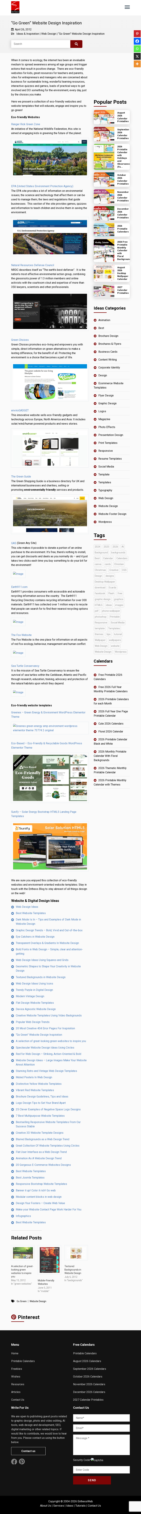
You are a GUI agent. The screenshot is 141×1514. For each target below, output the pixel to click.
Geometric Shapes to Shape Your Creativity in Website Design (48, 968)
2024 (97, 546)
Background (101, 552)
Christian (119, 564)
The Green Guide (21, 476)
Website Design (38, 1301)
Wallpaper (100, 640)
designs (110, 575)
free (120, 593)
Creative (113, 570)
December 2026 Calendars (89, 1392)
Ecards (112, 587)
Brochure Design (108, 336)
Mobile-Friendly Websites (46, 1282)
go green (22, 1301)
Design (102, 375)
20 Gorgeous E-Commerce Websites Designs (43, 1164)
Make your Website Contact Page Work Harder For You (48, 1209)
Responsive (105, 450)
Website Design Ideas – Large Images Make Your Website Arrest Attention (51, 1062)
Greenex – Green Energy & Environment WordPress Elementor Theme (48, 714)
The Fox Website (21, 635)
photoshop (100, 616)
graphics (118, 599)
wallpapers (115, 640)
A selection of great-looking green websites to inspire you (51, 1041)
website (115, 646)
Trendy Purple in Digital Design (34, 990)
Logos (102, 411)
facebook (100, 593)
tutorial (118, 634)
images (119, 605)
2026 (115, 546)
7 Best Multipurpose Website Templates (40, 1115)
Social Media (106, 466)
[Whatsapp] (137, 48)
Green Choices (20, 339)
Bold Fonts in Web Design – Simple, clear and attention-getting (49, 951)
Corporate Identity (109, 367)
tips (109, 634)
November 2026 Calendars (89, 1384)
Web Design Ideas (27, 906)
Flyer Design (106, 395)
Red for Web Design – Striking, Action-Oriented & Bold (48, 1054)
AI (123, 546)
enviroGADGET (20, 410)
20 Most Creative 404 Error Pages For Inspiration (45, 1028)
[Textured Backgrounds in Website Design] (76, 1252)
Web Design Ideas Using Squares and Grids (42, 960)
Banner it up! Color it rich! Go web (36, 1190)
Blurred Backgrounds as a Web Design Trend (42, 1139)
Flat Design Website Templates (35, 1002)
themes (99, 634)
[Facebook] (137, 41)
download (100, 587)
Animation (104, 320)
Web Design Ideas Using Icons (34, 983)
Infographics (23, 1216)
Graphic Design (107, 403)
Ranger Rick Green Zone (25, 124)
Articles (15, 1392)
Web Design (48, 33)
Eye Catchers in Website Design (35, 936)
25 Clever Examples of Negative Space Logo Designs (48, 1109)
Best (101, 328)
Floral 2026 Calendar (110, 731)
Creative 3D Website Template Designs (39, 1132)
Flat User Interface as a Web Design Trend (41, 1152)
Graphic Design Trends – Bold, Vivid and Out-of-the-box (49, 930)
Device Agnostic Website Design (36, 1009)
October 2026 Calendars (87, 1376)
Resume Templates (110, 458)
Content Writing (107, 359)
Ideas (69, 1505)
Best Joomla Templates (30, 1177)
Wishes (15, 1376)
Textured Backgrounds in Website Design (41, 977)
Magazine (104, 419)
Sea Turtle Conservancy (25, 666)
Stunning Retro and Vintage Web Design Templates (46, 1071)
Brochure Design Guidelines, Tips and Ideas (42, 1096)
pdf (97, 611)
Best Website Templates (31, 913)
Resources (17, 1384)
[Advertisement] (112, 75)
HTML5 (98, 605)
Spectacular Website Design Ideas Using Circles (45, 1047)
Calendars (121, 558)
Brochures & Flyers (109, 343)
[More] (137, 63)
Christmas (100, 570)
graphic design (103, 599)
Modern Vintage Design (30, 996)
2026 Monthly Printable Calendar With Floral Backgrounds (110, 756)
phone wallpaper (111, 611)
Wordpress (105, 521)
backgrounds (118, 552)
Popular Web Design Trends (33, 1022)
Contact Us (17, 1399)
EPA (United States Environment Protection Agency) (42, 186)
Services (58, 1505)
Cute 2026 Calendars (110, 723)
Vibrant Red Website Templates (35, 1090)
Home (14, 1353)
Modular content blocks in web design (39, 1196)
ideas (109, 605)
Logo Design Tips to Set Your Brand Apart (41, 1103)
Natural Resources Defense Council (32, 265)
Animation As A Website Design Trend (39, 1158)
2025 (106, 546)
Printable (115, 616)
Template (104, 474)
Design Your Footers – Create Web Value (40, 1203)
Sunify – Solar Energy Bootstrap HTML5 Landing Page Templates (43, 814)
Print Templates (107, 443)
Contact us (28, 1451)
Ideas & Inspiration (27, 33)
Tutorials (80, 1505)
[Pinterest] (137, 33)
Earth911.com (19, 587)
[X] (137, 56)
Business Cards (107, 351)
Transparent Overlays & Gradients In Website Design (47, 943)
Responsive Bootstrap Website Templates (41, 1184)
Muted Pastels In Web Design (34, 1077)
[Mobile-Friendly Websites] (49, 1259)
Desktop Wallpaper (105, 581)
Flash (111, 593)
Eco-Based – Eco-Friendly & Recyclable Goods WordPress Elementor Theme (46, 745)
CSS (124, 570)
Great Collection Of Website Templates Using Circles (47, 1145)
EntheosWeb (85, 1501)
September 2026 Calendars (89, 1368)
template (100, 628)
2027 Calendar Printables (88, 1399)
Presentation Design (110, 435)
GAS (13, 543)
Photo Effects (106, 427)
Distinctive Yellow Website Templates (39, 1083)
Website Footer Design (112, 514)
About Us (45, 1505)
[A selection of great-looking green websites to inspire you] (22, 1252)
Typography (105, 490)
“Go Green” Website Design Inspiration (81, 33)
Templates (104, 482)
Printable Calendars (23, 1361)
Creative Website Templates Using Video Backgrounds (49, 1015)
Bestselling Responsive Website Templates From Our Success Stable (48, 1124)
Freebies (16, 1368)
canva (98, 564)
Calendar (108, 558)
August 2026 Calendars (87, 1361)
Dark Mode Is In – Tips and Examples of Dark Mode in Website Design (48, 921)
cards (108, 564)
